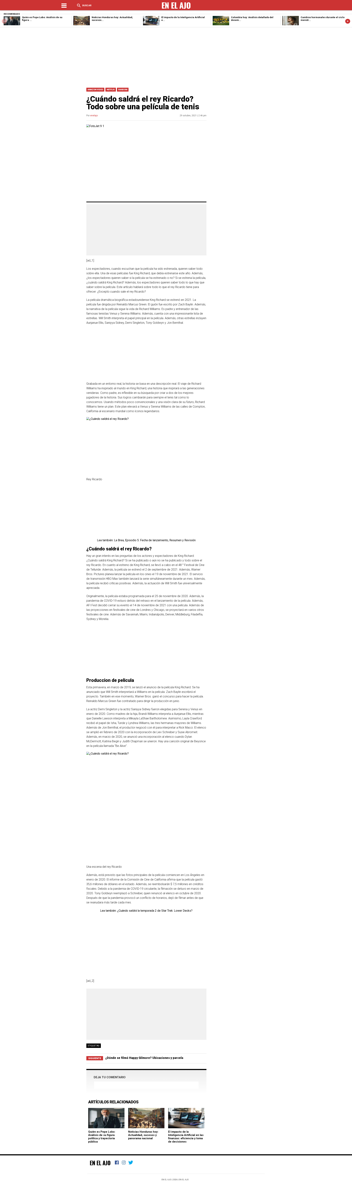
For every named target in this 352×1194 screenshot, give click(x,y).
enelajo (94, 115)
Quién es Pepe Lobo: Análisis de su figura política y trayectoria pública (101, 1136)
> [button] (348, 21)
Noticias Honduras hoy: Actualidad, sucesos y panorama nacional (143, 1135)
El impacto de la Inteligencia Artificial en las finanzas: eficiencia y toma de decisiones (185, 1136)
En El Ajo (100, 1162)
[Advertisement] (176, 56)
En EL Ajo (184, 1179)
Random (122, 89)
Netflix (111, 89)
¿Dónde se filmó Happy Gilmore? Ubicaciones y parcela (144, 1058)
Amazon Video (95, 89)
